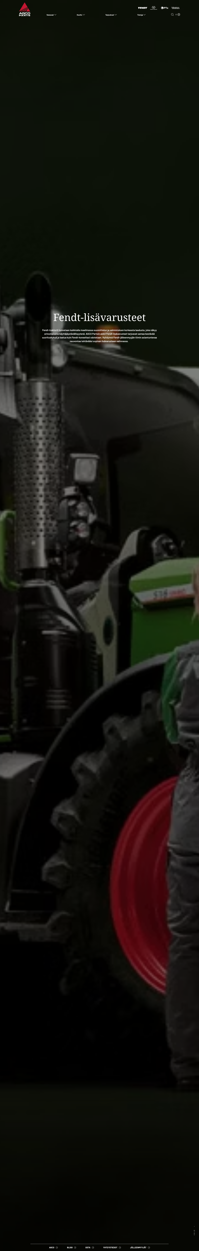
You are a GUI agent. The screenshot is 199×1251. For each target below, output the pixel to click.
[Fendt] (142, 7)
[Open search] (172, 14)
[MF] (153, 7)
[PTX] (164, 7)
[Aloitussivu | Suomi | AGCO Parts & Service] (24, 9)
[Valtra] (175, 7)
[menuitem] (51, 14)
